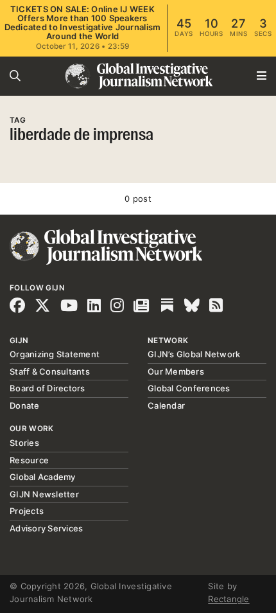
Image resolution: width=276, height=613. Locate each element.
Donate (25, 405)
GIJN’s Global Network (194, 354)
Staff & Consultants (50, 371)
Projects (27, 511)
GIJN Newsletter (44, 494)
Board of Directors (47, 388)
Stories (24, 443)
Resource (29, 460)
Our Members (176, 371)
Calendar (166, 405)
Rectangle (228, 599)
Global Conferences (189, 388)
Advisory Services (46, 528)
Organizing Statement (54, 354)
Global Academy (43, 477)
